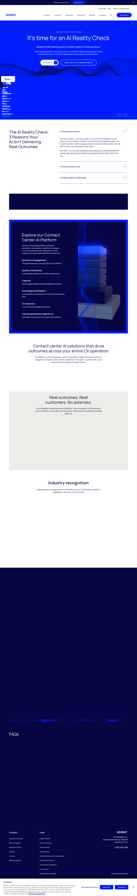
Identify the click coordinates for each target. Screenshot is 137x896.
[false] (133, 887)
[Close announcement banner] (133, 2)
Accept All (121, 887)
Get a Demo (124, 15)
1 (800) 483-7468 (121, 847)
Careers (12, 852)
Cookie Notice (45, 852)
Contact (12, 856)
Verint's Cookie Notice (37, 894)
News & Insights (14, 843)
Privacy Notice (45, 847)
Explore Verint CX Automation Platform (78, 63)
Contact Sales (102, 8)
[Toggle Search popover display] (111, 15)
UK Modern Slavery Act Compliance (52, 856)
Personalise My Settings (48, 874)
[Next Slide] (126, 115)
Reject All (106, 887)
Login (109, 8)
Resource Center (15, 847)
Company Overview (16, 839)
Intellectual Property (47, 860)
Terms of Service (46, 843)
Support (115, 8)
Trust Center (44, 869)
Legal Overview (45, 839)
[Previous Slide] (119, 115)
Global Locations (15, 860)
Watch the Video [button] (5, 89)
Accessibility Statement (48, 865)
